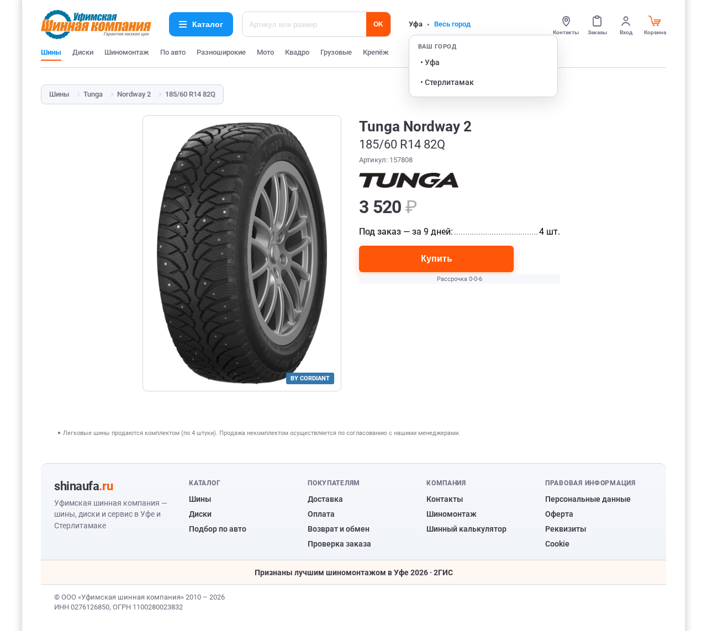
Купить (436, 258)
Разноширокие (221, 52)
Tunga (93, 94)
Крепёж (376, 52)
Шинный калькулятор (466, 528)
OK (378, 24)
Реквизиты (565, 528)
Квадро (297, 52)
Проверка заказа (339, 543)
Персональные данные (588, 499)
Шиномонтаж (126, 52)
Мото (265, 52)
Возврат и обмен (339, 528)
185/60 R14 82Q (190, 94)
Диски (82, 52)
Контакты (444, 499)
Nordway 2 (134, 94)
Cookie (557, 543)
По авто (173, 52)
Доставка (325, 499)
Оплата (321, 514)
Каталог (207, 24)
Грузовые (336, 52)
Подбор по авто (217, 528)
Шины (51, 52)
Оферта (559, 514)
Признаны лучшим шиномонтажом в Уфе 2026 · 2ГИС (354, 572)
